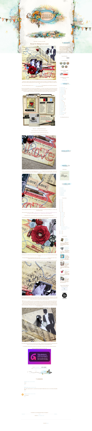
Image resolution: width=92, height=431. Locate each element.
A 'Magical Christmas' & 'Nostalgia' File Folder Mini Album (66, 240)
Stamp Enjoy (62, 194)
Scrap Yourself (62, 192)
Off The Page (62, 104)
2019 (61, 203)
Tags (60, 111)
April (62, 221)
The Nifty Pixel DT (62, 112)
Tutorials (61, 114)
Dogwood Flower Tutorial (67, 270)
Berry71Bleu (62, 187)
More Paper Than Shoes (43, 257)
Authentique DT (62, 90)
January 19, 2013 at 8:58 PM (31, 381)
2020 (61, 202)
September (62, 216)
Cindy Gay (25, 381)
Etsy (60, 100)
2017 (61, 206)
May (62, 220)
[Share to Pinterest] (45, 367)
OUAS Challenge (62, 105)
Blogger (48, 423)
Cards (61, 96)
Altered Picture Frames (63, 88)
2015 (61, 208)
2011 (61, 232)
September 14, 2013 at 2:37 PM (31, 393)
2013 (61, 211)
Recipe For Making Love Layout (65, 227)
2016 (61, 207)
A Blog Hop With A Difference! (67, 262)
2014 (61, 210)
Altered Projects (62, 89)
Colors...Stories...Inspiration (37, 85)
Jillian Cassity (26, 387)
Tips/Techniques (45, 368)
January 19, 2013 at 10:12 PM (32, 387)
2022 (61, 199)
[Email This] (41, 367)
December (62, 212)
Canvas (61, 95)
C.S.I (36, 128)
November (62, 213)
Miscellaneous (62, 103)
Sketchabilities (62, 193)
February (62, 224)
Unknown (25, 393)
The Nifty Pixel (62, 195)
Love (24, 171)
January (62, 225)
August (62, 217)
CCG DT (61, 97)
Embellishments (62, 99)
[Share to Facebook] (44, 367)
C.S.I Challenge (35, 368)
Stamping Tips (62, 110)
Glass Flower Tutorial (66, 277)
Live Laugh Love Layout (64, 226)
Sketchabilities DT (62, 108)
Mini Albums (62, 102)
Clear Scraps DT (39, 368)
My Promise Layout (63, 229)
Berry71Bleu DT (62, 91)
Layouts (42, 368)
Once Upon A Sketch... (63, 191)
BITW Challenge (62, 92)
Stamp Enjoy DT (62, 109)
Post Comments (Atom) (41, 415)
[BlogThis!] (42, 367)
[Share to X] (43, 367)
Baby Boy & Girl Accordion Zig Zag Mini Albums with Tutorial (67, 248)
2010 (61, 233)
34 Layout (66, 254)
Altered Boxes (62, 87)
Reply (25, 384)
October (62, 215)
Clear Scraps (40, 171)
